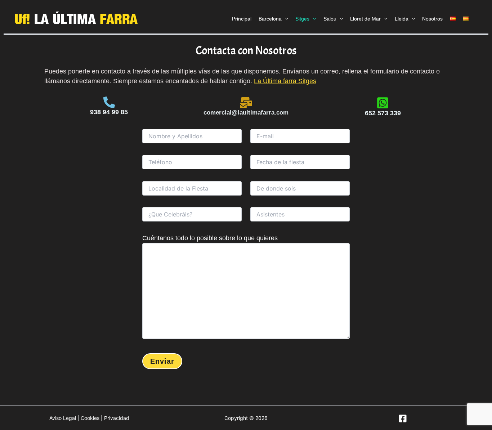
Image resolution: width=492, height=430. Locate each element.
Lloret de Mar (365, 19)
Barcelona (270, 19)
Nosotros (432, 19)
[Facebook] (402, 418)
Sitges (302, 19)
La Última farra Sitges (285, 81)
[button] (285, 18)
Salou (329, 19)
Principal (241, 19)
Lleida (401, 19)
